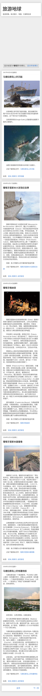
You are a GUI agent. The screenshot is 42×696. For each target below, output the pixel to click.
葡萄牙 (14, 176)
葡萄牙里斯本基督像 (12, 442)
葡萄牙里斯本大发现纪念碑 (16, 188)
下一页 (36, 688)
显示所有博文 (32, 66)
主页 (18, 688)
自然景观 (21, 276)
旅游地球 (12, 9)
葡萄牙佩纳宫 (9, 288)
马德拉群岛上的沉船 (12, 77)
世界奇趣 (21, 176)
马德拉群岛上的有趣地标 (15, 571)
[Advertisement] (21, 38)
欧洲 (9, 176)
